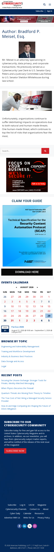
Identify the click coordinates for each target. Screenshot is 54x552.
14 (41, 306)
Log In (22, 505)
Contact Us (35, 509)
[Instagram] (35, 526)
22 (48, 311)
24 (12, 315)
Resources (39, 513)
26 (26, 315)
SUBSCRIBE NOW (15, 450)
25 (19, 315)
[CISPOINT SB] (27, 191)
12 (26, 306)
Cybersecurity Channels (16, 509)
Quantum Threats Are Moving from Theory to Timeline (26, 393)
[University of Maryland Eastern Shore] (27, 21)
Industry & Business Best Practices (17, 356)
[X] (29, 526)
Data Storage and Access (12, 361)
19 (26, 311)
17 (12, 311)
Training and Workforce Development (18, 351)
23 (4, 315)
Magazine (42, 505)
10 (12, 306)
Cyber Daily (15, 513)
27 (12, 296)
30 (34, 296)
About (45, 509)
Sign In (49, 11)
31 (41, 296)
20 (34, 311)
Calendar (27, 513)
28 (19, 296)
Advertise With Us (12, 517)
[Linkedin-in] (24, 526)
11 (19, 306)
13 (34, 306)
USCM (31, 505)
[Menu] (50, 4)
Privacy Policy (44, 517)
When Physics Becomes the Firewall (17, 388)
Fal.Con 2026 (17, 327)
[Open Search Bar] (44, 4)
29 (26, 296)
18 (19, 311)
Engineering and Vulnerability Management (20, 346)
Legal (3, 366)
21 (41, 311)
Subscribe (39, 11)
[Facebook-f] (19, 526)
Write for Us (28, 517)
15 (48, 306)
